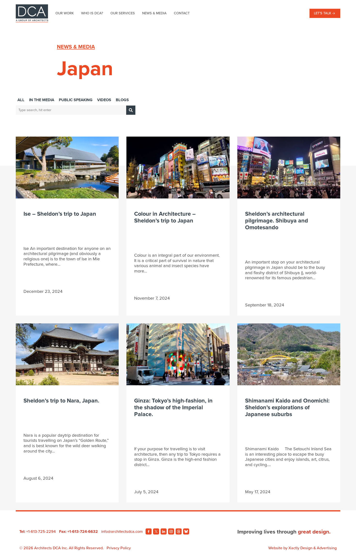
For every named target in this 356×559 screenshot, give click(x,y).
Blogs (122, 100)
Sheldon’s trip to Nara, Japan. (61, 400)
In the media (41, 100)
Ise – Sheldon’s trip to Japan (59, 213)
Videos (104, 100)
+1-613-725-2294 (41, 531)
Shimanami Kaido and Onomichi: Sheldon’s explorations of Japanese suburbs (287, 407)
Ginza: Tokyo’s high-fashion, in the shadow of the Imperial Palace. (173, 407)
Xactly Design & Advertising (312, 548)
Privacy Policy (119, 548)
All (20, 100)
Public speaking (76, 100)
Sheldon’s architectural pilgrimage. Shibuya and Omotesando (276, 220)
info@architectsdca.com (122, 531)
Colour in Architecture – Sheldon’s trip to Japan (165, 217)
